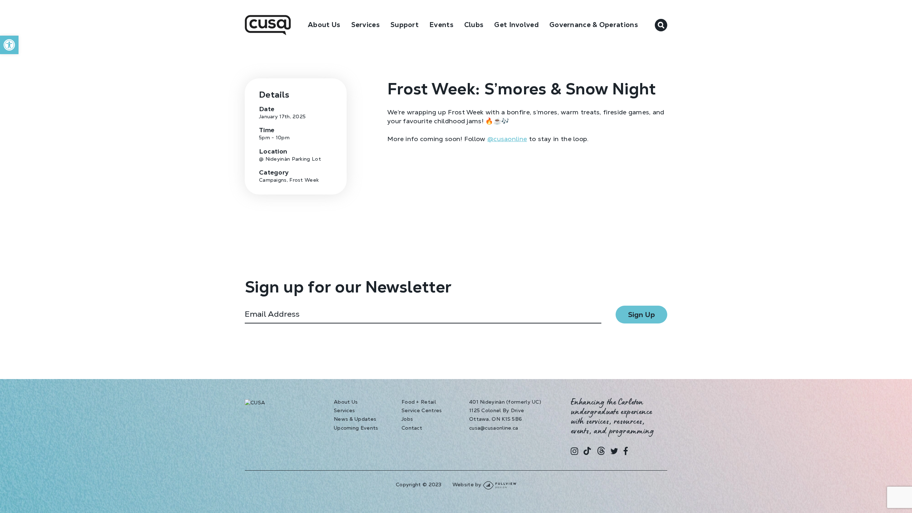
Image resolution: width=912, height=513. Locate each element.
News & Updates (355, 419)
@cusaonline (507, 139)
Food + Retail (418, 402)
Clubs (474, 24)
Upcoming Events (356, 428)
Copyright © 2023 (419, 484)
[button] (9, 45)
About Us (324, 24)
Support (404, 24)
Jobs (407, 419)
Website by (467, 484)
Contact (411, 428)
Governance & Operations (593, 24)
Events (441, 24)
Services (344, 410)
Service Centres (421, 410)
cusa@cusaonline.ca (493, 428)
